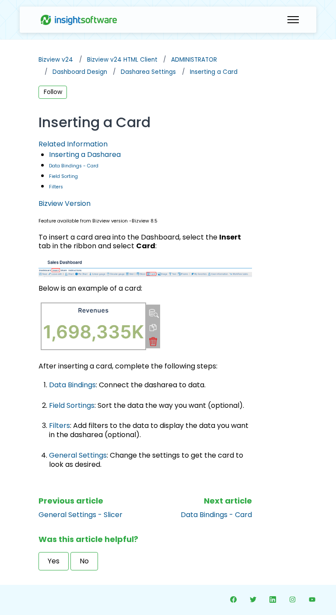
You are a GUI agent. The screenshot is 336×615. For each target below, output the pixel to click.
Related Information (73, 144)
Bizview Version (64, 203)
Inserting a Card (214, 72)
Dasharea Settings (148, 72)
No (84, 561)
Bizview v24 (55, 60)
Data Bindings (72, 385)
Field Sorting (63, 176)
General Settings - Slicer (80, 515)
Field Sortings (71, 405)
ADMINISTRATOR (194, 60)
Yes (54, 561)
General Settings (78, 455)
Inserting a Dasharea (85, 154)
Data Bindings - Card (73, 166)
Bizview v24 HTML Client (122, 60)
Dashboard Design (79, 72)
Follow (53, 91)
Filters (56, 187)
